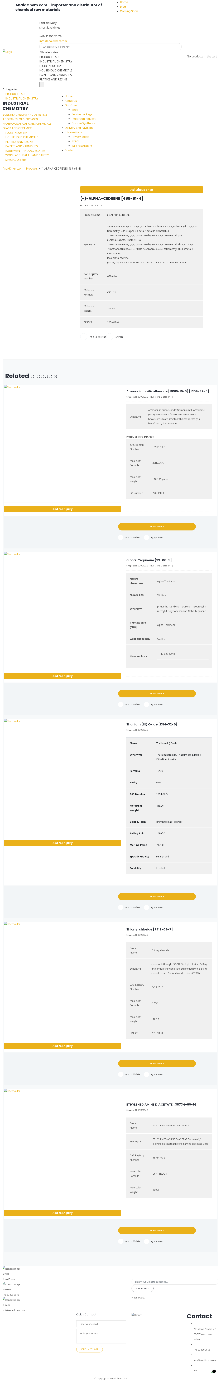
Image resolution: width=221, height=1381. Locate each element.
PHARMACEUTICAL (15, 124)
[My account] (188, 47)
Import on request (83, 119)
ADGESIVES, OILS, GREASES (20, 119)
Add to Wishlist (133, 537)
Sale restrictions (82, 146)
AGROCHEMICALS (39, 124)
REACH (76, 141)
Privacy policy (80, 137)
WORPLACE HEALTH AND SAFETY (27, 155)
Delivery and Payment (79, 128)
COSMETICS (39, 115)
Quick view (156, 537)
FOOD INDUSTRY (16, 133)
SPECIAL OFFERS (15, 160)
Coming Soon (129, 11)
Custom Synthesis (83, 123)
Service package (82, 114)
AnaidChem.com (118, 1378)
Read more (157, 526)
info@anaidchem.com (53, 41)
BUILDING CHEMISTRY (17, 115)
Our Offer (71, 105)
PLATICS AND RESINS (19, 142)
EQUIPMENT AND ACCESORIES (25, 151)
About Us (71, 101)
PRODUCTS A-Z (15, 94)
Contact (70, 150)
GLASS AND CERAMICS (17, 128)
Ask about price (141, 190)
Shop (75, 110)
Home (124, 2)
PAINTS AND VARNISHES (21, 146)
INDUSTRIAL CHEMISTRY (21, 98)
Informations (73, 132)
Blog (123, 7)
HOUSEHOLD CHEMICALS (22, 137)
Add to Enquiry (62, 509)
